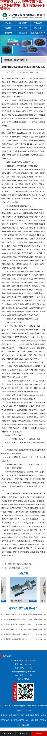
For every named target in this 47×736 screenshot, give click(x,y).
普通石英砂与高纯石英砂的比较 (15, 639)
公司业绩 (23, 33)
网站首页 (8, 23)
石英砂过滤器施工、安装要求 (19, 568)
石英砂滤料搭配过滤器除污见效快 (21, 564)
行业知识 (8, 28)
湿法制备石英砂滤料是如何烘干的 (16, 634)
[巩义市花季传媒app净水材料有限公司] (23, 19)
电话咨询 (7, 734)
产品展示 (38, 23)
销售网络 (8, 33)
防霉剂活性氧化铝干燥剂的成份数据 (17, 624)
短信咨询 (23, 734)
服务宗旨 (38, 28)
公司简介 (23, 23)
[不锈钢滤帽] (18, 599)
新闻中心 (23, 28)
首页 (16, 60)
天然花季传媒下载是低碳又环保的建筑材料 (20, 629)
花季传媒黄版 (6, 79)
